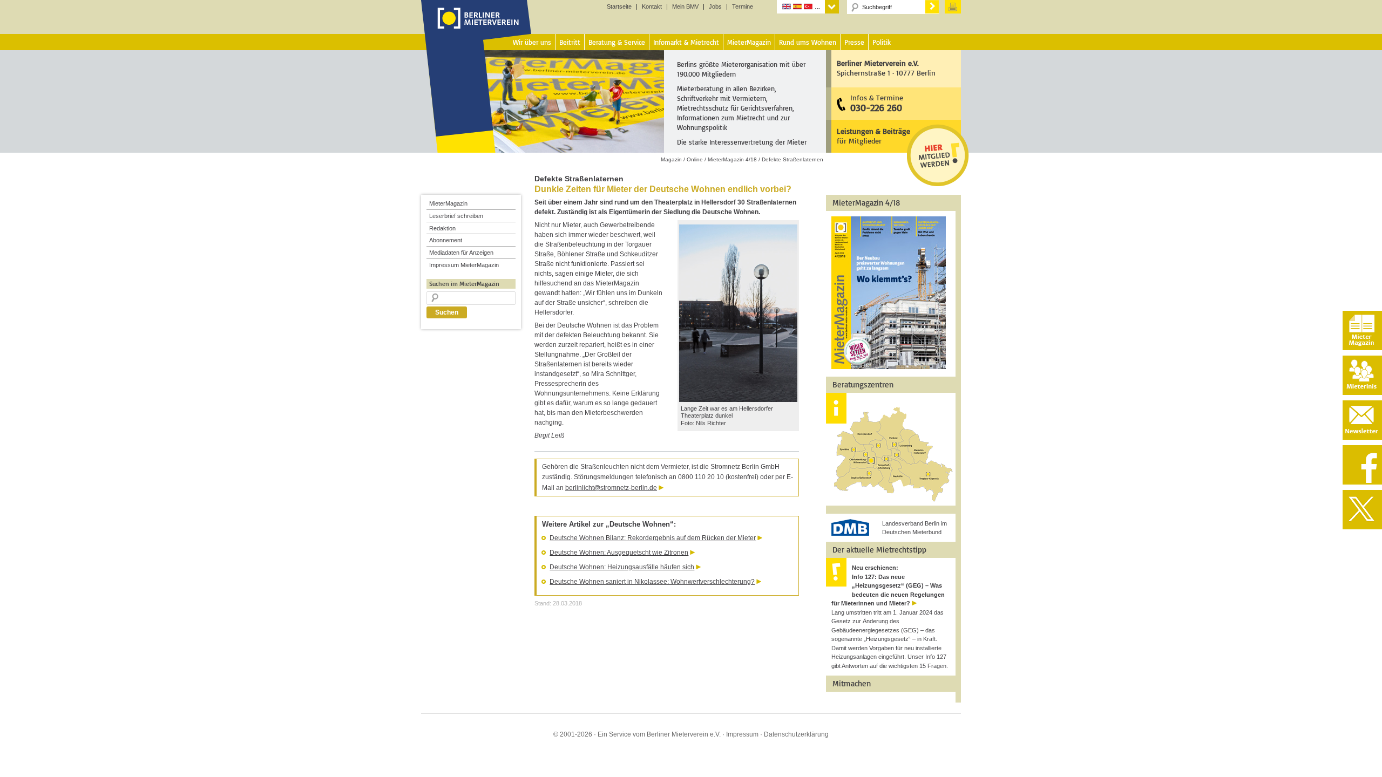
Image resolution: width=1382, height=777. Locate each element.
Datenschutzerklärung (796, 734)
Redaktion (442, 228)
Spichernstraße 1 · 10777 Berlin (886, 67)
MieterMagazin (448, 203)
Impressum (742, 734)
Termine (742, 7)
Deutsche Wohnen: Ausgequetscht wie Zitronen (619, 552)
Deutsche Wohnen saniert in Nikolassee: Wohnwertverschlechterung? (652, 581)
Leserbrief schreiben (456, 216)
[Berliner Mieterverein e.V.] (476, 28)
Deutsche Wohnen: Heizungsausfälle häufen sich (622, 567)
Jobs (715, 7)
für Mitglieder (873, 135)
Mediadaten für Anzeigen (461, 252)
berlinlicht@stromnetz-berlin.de (611, 488)
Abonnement (445, 240)
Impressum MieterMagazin (464, 265)
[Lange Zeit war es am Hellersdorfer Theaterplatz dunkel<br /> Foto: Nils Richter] (738, 400)
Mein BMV (685, 7)
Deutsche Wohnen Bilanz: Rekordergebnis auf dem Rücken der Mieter (653, 538)
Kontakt (652, 7)
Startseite (619, 7)
